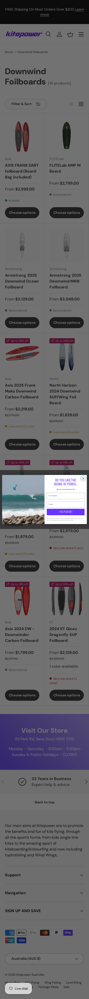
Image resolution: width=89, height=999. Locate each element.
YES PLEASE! (65, 512)
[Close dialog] (83, 478)
